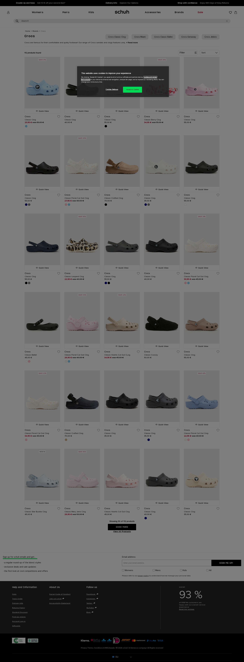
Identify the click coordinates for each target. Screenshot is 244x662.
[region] (123, 81)
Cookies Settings (112, 89)
